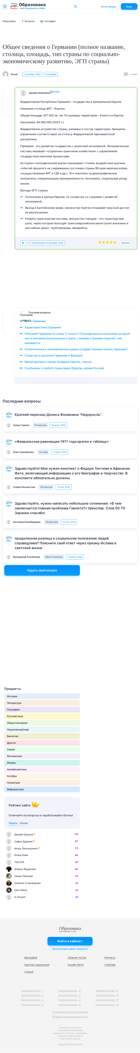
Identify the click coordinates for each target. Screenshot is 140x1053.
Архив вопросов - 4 (32, 1004)
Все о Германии (35, 321)
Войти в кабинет (70, 941)
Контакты (109, 957)
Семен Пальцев (23, 876)
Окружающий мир (18, 729)
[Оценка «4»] (111, 243)
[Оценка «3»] (107, 243)
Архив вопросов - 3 (32, 999)
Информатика (15, 789)
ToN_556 (19, 862)
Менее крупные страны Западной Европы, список (58, 361)
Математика (14, 756)
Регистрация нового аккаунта (70, 948)
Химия (11, 749)
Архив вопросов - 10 (107, 995)
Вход (129, 6)
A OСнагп (19, 897)
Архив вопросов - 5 (69, 990)
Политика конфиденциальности (70, 1016)
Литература (40, 425)
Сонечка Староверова (27, 883)
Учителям (110, 964)
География (50, 74)
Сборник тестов (77, 957)
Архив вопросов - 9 (107, 990)
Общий (23, 823)
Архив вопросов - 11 (107, 999)
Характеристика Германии (43, 327)
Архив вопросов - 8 (69, 1004)
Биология (12, 736)
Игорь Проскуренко (26, 848)
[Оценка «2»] (103, 243)
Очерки (28, 971)
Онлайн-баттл (75, 964)
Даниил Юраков (23, 834)
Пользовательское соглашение (70, 1011)
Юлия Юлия (21, 855)
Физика (11, 762)
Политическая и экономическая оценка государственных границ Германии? (76, 349)
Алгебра (12, 776)
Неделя (13, 823)
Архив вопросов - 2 (32, 995)
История (43, 452)
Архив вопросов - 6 (69, 995)
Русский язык (15, 716)
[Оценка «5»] (114, 243)
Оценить (125, 242)
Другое (11, 742)
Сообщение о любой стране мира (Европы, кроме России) (64, 368)
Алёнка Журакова (25, 869)
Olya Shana (20, 890)
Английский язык (17, 769)
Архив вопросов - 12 (107, 1004)
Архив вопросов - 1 (32, 990)
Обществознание (54, 557)
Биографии (30, 957)
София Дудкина (23, 841)
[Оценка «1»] (99, 243)
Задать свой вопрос (42, 570)
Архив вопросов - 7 (69, 999)
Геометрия (13, 782)
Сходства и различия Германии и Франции (54, 355)
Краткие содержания (36, 964)
